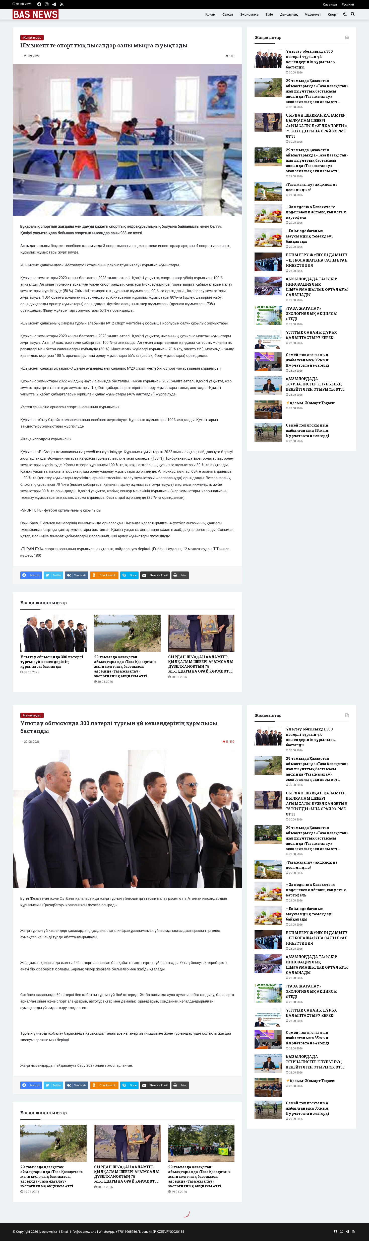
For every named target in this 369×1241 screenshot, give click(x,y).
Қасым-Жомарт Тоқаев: (312, 402)
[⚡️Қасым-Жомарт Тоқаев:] (268, 409)
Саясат (227, 14)
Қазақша (330, 4)
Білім (269, 14)
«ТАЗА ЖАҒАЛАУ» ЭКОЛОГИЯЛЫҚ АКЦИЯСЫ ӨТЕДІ (311, 313)
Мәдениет (313, 14)
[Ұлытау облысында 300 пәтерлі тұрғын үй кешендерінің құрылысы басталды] (53, 633)
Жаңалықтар (32, 37)
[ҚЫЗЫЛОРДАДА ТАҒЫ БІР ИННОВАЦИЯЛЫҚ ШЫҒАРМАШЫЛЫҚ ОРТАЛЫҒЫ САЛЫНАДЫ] (268, 286)
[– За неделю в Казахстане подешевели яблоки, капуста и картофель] (268, 213)
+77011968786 (126, 1231)
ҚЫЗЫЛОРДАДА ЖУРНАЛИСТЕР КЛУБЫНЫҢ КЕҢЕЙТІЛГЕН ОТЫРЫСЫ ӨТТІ (315, 384)
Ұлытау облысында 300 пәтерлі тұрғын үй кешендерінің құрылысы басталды (51, 661)
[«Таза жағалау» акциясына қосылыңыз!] (268, 191)
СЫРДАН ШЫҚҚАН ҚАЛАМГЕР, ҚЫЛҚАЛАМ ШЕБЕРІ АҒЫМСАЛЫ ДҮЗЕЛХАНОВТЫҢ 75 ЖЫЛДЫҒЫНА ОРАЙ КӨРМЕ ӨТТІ (200, 664)
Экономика (249, 14)
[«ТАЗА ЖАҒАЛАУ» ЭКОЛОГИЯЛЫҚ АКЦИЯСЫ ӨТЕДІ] (268, 315)
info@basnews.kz (83, 1231)
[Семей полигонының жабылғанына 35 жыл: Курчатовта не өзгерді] (268, 361)
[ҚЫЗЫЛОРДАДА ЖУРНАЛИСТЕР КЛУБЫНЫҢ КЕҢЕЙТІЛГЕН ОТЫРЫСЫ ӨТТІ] (268, 385)
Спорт (333, 14)
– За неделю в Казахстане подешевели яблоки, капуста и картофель (316, 212)
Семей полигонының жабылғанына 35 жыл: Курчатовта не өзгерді (307, 360)
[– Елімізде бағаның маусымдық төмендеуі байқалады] (268, 237)
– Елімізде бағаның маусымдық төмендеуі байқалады (309, 236)
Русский (348, 4)
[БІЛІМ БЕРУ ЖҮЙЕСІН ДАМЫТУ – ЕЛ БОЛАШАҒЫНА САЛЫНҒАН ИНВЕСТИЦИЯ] (268, 262)
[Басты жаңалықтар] (35, 14)
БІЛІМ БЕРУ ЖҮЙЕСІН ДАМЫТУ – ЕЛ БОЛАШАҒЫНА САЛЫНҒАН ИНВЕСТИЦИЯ (317, 260)
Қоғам (210, 14)
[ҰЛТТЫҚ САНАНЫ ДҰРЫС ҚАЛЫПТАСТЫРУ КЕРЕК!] (268, 339)
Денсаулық (289, 14)
